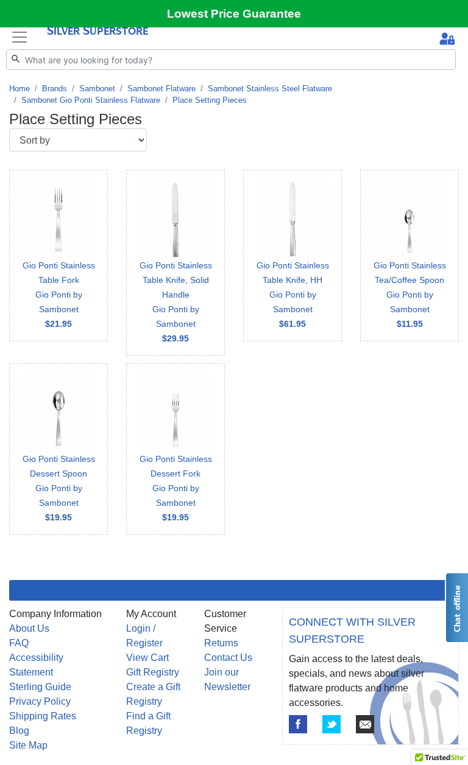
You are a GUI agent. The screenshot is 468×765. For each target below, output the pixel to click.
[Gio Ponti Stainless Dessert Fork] (175, 449)
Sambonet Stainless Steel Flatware (270, 88)
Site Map (28, 745)
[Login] (447, 39)
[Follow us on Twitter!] (331, 724)
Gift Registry (152, 672)
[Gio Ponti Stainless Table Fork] (58, 255)
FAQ (19, 643)
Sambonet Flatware (161, 88)
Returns (221, 643)
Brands (54, 88)
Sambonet (97, 88)
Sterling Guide (40, 687)
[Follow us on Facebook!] (298, 724)
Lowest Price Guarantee (234, 13)
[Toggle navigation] (19, 36)
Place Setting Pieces (209, 100)
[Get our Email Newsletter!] (365, 724)
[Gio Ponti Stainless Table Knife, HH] (292, 255)
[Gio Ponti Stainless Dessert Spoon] (58, 449)
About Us (29, 628)
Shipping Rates (42, 716)
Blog (19, 730)
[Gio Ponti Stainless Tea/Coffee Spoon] (409, 255)
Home (19, 88)
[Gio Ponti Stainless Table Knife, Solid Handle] (175, 262)
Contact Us (228, 657)
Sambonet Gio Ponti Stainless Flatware (90, 100)
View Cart (147, 657)
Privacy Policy (40, 701)
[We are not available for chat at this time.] (456, 607)
